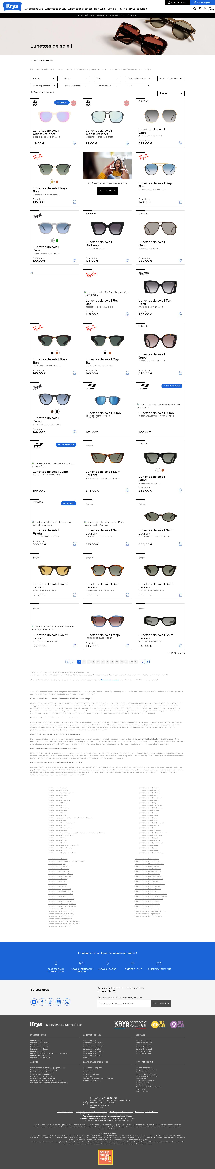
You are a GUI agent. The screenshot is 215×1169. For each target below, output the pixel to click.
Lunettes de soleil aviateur (57, 795)
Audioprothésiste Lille (149, 1127)
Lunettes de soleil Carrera (57, 813)
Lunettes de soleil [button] (55, 9)
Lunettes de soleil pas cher (149, 825)
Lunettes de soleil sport (56, 864)
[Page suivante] (143, 662)
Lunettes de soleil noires (148, 813)
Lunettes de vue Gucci (38, 1051)
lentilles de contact (39, 1135)
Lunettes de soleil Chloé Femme (60, 916)
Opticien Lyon (66, 1125)
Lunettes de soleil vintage (57, 884)
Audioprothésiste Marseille (108, 1129)
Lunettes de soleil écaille (57, 820)
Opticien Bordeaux (80, 1125)
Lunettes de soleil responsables (151, 843)
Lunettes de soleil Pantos (149, 820)
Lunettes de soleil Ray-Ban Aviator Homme (151, 896)
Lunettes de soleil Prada (46, 533)
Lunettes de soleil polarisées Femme (148, 876)
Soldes (85, 1058)
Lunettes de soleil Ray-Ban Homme (148, 889)
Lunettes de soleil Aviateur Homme (61, 899)
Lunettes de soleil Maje (103, 636)
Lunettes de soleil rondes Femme (147, 904)
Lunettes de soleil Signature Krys (46, 133)
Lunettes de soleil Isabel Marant (60, 848)
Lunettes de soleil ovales (148, 818)
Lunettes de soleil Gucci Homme (147, 859)
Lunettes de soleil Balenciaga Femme (62, 904)
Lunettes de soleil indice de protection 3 (63, 845)
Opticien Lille (123, 1125)
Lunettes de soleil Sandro (57, 859)
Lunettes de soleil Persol (46, 249)
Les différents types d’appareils (42, 1072)
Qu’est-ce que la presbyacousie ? (42, 1078)
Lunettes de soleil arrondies (58, 790)
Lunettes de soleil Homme (57, 843)
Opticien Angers (80, 1127)
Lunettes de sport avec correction (60, 894)
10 (122, 661)
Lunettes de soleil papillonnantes (151, 823)
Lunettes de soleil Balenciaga (59, 800)
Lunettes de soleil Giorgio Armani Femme (63, 921)
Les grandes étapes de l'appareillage (44, 1070)
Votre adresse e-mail (119, 998)
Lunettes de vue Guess (39, 1049)
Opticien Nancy (93, 1127)
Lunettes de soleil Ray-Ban (50, 191)
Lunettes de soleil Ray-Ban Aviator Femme (151, 894)
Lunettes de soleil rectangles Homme (149, 899)
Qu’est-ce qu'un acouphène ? (41, 1074)
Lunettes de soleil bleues (57, 803)
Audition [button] (111, 9)
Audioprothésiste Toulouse (129, 1127)
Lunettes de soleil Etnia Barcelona (60, 828)
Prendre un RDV (179, 2)
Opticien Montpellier (136, 1125)
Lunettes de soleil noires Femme (147, 866)
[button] (210, 8)
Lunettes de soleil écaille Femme (60, 919)
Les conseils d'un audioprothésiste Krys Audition (49, 1083)
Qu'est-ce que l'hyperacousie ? (42, 1076)
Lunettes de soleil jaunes (57, 850)
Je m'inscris (161, 1003)
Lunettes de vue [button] (33, 9)
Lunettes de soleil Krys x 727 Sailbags (62, 853)
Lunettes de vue (36, 1040)
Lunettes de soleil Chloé (57, 815)
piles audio (77, 1135)
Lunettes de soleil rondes (148, 845)
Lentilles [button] (99, 9)
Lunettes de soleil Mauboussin (150, 808)
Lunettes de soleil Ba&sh (57, 798)
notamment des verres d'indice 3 (48, 725)
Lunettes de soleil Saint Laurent (103, 474)
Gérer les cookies (142, 1091)
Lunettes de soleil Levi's (148, 795)
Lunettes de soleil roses (148, 848)
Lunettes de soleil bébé (92, 1049)
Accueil (33, 60)
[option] (44, 78)
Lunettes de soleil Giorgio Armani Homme (63, 924)
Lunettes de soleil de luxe (148, 800)
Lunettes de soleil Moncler (149, 810)
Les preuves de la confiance (146, 1070)
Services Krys (88, 1070)
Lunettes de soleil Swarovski (58, 869)
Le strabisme (88, 1076)
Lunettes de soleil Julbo (103, 415)
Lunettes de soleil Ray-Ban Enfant (147, 891)
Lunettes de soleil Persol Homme (147, 874)
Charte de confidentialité (145, 1080)
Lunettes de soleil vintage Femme (147, 914)
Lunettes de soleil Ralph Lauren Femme (150, 884)
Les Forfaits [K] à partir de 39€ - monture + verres (49, 1053)
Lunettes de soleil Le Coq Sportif (151, 790)
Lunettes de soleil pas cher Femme (148, 869)
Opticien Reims (67, 1127)
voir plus (148, 69)
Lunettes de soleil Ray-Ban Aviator (61, 901)
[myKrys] (200, 8)
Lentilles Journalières (144, 1047)
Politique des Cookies (144, 1085)
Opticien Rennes (152, 1125)
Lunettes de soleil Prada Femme (147, 881)
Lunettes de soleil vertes (57, 881)
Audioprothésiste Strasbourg (170, 1127)
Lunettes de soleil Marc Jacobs (150, 805)
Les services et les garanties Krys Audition (46, 1080)
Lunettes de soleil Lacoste (149, 788)
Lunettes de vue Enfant (39, 1047)
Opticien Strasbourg (109, 1125)
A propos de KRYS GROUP (146, 1074)
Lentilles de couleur (143, 1045)
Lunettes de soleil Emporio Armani (61, 823)
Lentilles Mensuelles (143, 1051)
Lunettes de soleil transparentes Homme (150, 911)
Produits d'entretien (144, 1053)
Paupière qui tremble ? (91, 1080)
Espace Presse (142, 1072)
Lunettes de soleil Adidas (57, 788)
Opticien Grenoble (166, 1125)
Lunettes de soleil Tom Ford (155, 303)
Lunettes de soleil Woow (57, 886)
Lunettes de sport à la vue (40, 1058)
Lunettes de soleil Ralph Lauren (151, 835)
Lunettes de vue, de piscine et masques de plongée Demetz (70, 818)
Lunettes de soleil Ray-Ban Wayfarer (148, 916)
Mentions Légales (143, 1083)
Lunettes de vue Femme (39, 1043)
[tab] (52, 181)
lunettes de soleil (65, 1135)
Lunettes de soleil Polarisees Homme (149, 879)
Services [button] (142, 9)
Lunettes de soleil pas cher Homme (148, 871)
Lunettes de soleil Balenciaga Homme (62, 906)
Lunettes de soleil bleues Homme (60, 909)
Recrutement (141, 1078)
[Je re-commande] (205, 8)
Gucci (92, 772)
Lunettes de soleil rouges (148, 850)
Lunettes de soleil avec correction (60, 793)
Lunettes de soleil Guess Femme (147, 861)
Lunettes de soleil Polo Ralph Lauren (153, 833)
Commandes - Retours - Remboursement (91, 1112)
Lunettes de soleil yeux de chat (59, 889)
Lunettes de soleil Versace (57, 879)
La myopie (87, 1072)
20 (131, 661)
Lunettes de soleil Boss (56, 805)
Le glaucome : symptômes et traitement (98, 1078)
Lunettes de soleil (89, 1040)
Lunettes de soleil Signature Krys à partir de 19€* (66, 861)
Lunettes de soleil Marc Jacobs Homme (149, 864)
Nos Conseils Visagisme (92, 1068)
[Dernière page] (148, 662)
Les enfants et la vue (91, 1074)
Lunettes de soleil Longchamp (150, 798)
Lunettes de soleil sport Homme (147, 909)
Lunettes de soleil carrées (57, 810)
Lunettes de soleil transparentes (60, 876)
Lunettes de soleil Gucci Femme (60, 926)
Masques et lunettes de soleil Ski (60, 866)
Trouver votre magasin (110, 680)
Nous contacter (96, 1107)
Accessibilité (141, 1089)
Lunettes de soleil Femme (57, 830)
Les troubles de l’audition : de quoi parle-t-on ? (47, 1068)
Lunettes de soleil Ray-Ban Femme (148, 886)
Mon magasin (204, 2)
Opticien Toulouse (53, 1125)
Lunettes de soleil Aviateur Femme (61, 896)
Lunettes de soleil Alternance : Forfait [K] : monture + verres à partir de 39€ (76, 833)
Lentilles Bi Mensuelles (144, 1049)
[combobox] (43, 78)
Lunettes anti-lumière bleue (40, 1055)
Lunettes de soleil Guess (57, 840)
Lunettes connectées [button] (80, 9)
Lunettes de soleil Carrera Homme (61, 914)
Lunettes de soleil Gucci (152, 132)
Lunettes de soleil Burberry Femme (61, 911)
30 (135, 661)
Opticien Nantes (94, 1125)
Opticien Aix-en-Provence (50, 1127)
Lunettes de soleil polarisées (150, 830)
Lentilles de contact (143, 1040)
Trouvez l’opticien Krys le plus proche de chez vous (101, 1142)
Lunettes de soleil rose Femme (146, 906)
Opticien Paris (39, 1125)
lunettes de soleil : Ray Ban (138, 1140)
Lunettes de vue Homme (39, 1045)
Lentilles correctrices (144, 1043)
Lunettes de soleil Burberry (99, 244)
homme (178, 692)
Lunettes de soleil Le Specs (149, 793)
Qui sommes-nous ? (144, 1068)
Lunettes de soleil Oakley (148, 815)
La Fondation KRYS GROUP (147, 1076)
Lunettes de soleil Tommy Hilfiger (60, 874)
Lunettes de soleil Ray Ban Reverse (148, 901)
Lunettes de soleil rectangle (149, 840)
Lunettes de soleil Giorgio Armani (60, 835)
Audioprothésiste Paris (109, 1127)
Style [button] (132, 9)
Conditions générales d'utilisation (149, 1087)
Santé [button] (123, 9)
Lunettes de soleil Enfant (57, 825)
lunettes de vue (52, 1135)
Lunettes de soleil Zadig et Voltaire (61, 891)
